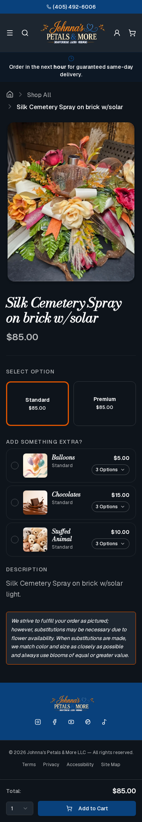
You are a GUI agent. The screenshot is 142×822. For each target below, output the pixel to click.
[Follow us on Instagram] (38, 722)
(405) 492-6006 (74, 6)
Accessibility (80, 765)
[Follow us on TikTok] (104, 722)
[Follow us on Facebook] (54, 722)
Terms (29, 765)
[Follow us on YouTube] (71, 722)
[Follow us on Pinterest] (88, 722)
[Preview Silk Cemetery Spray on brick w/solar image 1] (71, 201)
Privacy (51, 765)
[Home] (10, 95)
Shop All (39, 95)
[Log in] (117, 33)
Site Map (110, 765)
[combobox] (19, 808)
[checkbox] (71, 466)
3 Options (107, 470)
